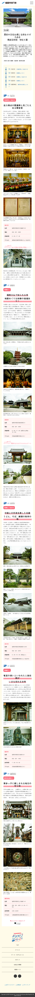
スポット (17, 960)
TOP (17, 945)
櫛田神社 (18, 85)
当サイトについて (9, 985)
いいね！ (17, 923)
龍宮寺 (16, 81)
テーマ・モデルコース (17, 955)
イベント (17, 950)
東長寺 (16, 73)
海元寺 (18, 69)
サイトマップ (26, 985)
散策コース (17, 969)
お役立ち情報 (17, 964)
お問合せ (18, 985)
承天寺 (18, 77)
